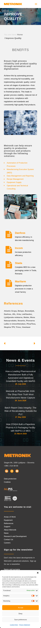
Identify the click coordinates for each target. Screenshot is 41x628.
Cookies (7, 482)
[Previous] (10, 343)
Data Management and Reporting (20, 176)
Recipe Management (15, 179)
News (6, 533)
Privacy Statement (24, 625)
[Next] (30, 343)
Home (20, 34)
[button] (38, 573)
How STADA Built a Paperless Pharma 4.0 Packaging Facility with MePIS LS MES (20, 427)
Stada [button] (18, 263)
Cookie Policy (14, 625)
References (8, 523)
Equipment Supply (14, 182)
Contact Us (8, 539)
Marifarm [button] (20, 281)
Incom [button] (19, 248)
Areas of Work (10, 517)
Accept (20, 608)
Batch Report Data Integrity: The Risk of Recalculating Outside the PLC (20, 411)
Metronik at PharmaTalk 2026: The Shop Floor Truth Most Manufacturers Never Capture (20, 394)
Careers (7, 543)
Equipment (8, 520)
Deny (20, 613)
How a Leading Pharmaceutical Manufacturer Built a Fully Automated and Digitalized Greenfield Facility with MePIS (20, 376)
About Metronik (10, 530)
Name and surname (12, 569)
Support (7, 527)
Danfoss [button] (20, 232)
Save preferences (20, 619)
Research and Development (15, 536)
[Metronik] (13, 4)
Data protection (10, 479)
